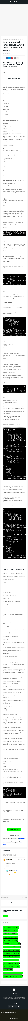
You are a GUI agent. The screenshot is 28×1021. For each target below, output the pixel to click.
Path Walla (14, 2)
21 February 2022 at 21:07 (20, 859)
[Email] (15, 58)
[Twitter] (9, 58)
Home (4, 38)
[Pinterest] (12, 58)
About (12, 1017)
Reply (7, 865)
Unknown (9, 859)
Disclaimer (23, 1017)
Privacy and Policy (14, 1018)
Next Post (24, 897)
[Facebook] (7, 58)
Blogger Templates (14, 1014)
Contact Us (17, 1017)
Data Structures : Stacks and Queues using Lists (13, 39)
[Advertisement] (14, 20)
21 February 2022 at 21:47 (20, 871)
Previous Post (5, 897)
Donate (5, 915)
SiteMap (8, 1017)
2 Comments (7, 53)
